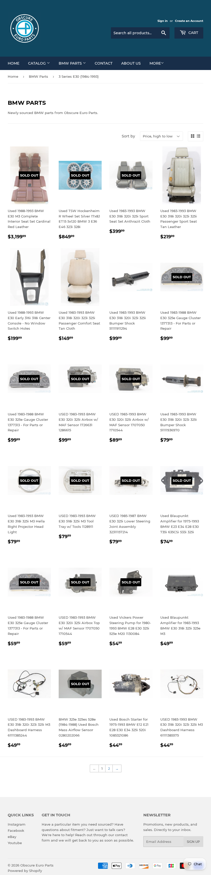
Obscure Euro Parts (37, 865)
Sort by (128, 136)
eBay (12, 837)
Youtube (15, 843)
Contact (103, 63)
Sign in (162, 21)
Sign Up (193, 842)
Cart (192, 32)
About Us (131, 63)
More (155, 63)
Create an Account (189, 21)
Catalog (37, 63)
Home (13, 63)
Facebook (16, 830)
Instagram (16, 824)
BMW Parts (71, 63)
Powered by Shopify (25, 871)
